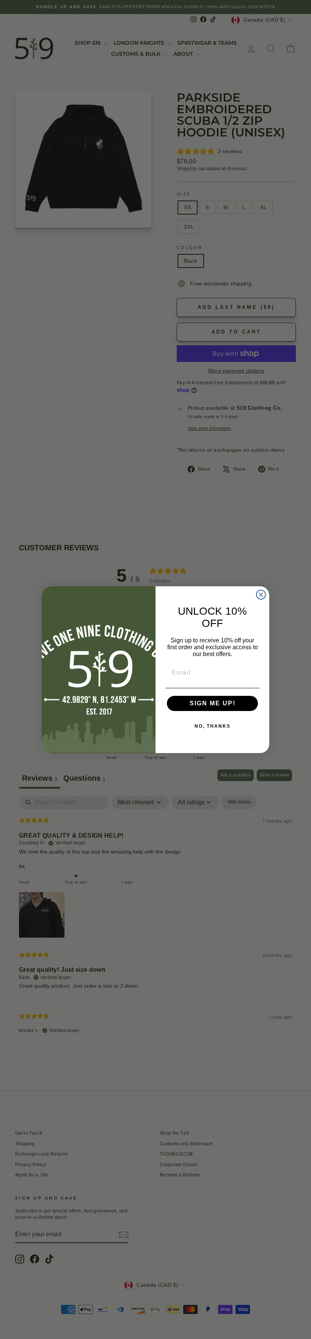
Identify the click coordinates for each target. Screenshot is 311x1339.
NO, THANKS (213, 726)
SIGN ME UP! (213, 703)
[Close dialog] (260, 594)
